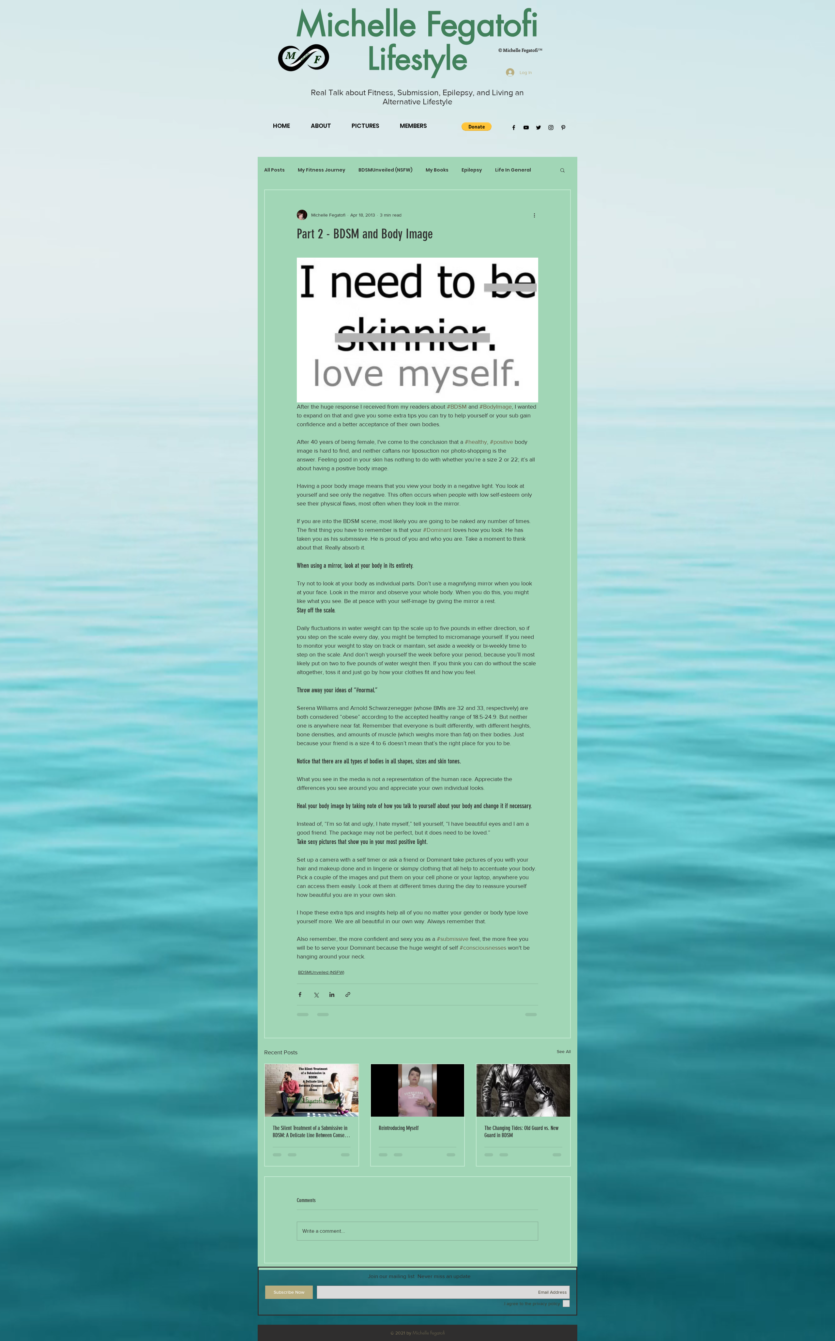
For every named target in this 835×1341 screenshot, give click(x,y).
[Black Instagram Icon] (551, 127)
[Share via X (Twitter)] (316, 994)
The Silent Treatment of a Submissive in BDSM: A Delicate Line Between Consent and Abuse (310, 1131)
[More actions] (534, 215)
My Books (437, 170)
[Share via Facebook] (300, 994)
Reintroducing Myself (398, 1128)
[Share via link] (348, 994)
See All (564, 1051)
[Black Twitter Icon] (538, 127)
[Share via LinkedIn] (332, 994)
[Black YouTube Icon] (526, 127)
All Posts (274, 170)
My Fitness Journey (321, 170)
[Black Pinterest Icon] (563, 127)
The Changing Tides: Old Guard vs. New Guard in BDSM (521, 1131)
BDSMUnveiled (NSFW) (385, 170)
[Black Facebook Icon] (513, 127)
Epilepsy (472, 170)
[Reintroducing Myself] (417, 1090)
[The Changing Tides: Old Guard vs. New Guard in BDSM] (523, 1090)
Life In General (513, 170)
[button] (477, 126)
